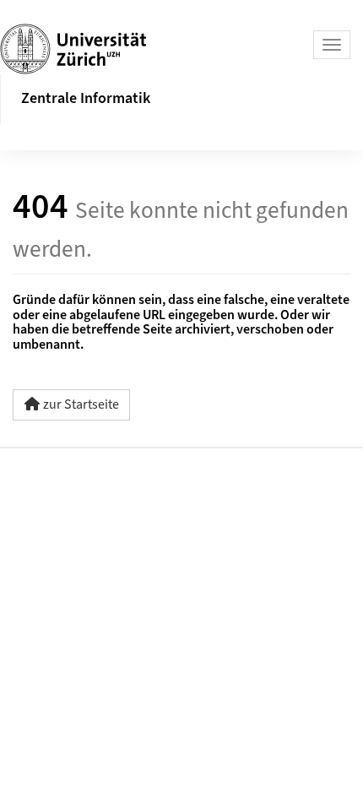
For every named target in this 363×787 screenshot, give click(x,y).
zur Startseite (81, 404)
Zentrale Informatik (85, 98)
